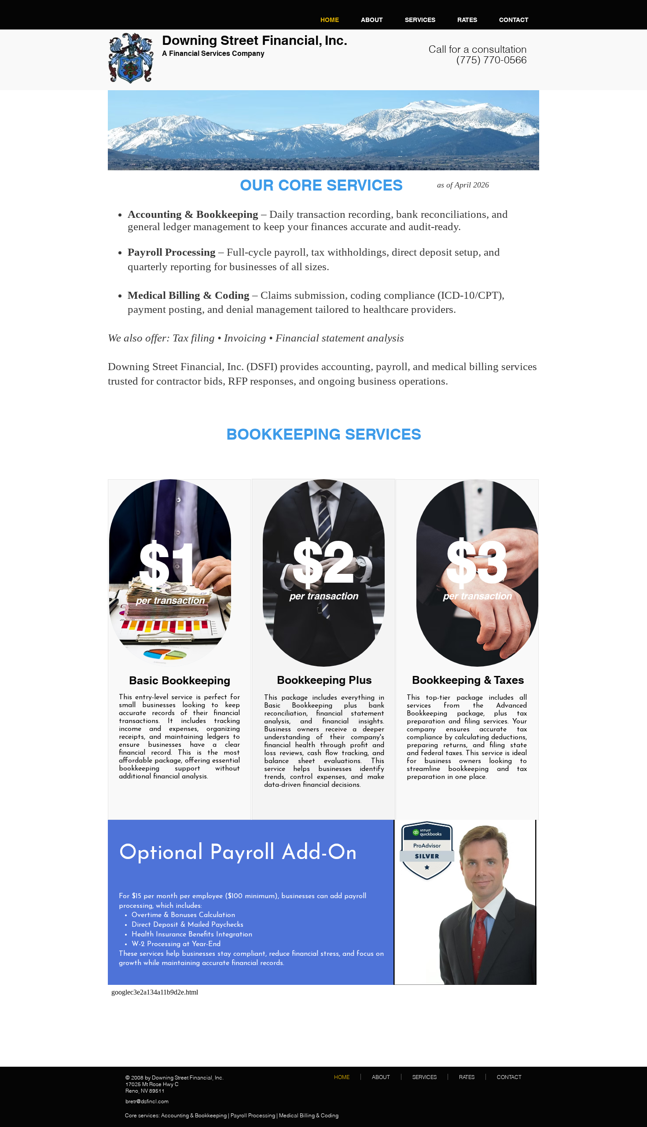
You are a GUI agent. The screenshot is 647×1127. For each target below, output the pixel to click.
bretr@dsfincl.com (147, 1101)
